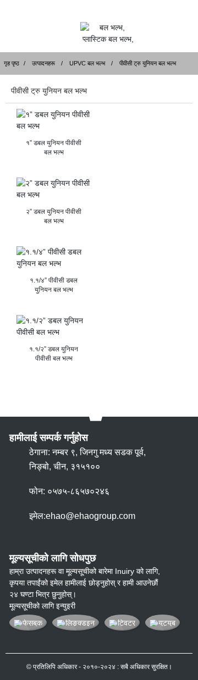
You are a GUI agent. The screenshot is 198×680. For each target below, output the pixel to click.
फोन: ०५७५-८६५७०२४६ (69, 491)
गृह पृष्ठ (11, 63)
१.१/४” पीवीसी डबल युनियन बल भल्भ (54, 285)
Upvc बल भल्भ (87, 63)
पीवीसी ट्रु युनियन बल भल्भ (147, 63)
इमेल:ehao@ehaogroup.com (82, 516)
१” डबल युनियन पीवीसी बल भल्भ (53, 147)
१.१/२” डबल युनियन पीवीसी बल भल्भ (53, 353)
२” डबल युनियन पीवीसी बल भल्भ (53, 216)
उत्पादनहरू (43, 63)
